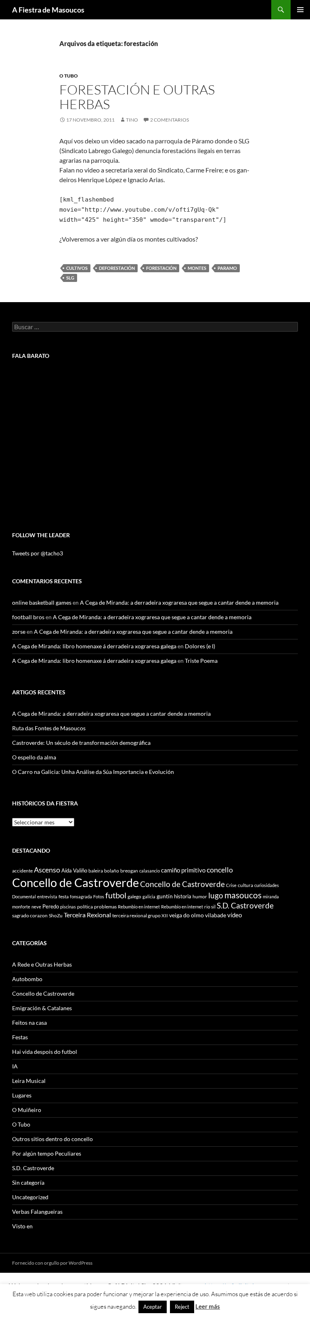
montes (197, 268)
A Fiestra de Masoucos (48, 9)
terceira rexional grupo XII (140, 915)
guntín (165, 896)
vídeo (234, 915)
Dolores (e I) (200, 646)
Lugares (21, 1095)
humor (200, 896)
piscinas (68, 906)
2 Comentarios (169, 120)
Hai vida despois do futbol (44, 1051)
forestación (161, 268)
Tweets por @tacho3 (37, 553)
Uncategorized (30, 1197)
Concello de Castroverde (75, 882)
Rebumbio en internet (139, 906)
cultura (245, 885)
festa (64, 896)
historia (182, 896)
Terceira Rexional (87, 915)
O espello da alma (34, 757)
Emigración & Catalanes (42, 1008)
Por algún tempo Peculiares (46, 1153)
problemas (105, 907)
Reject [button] (182, 1306)
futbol (115, 895)
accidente (22, 871)
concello (220, 870)
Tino (132, 120)
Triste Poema (201, 660)
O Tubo (68, 76)
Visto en (22, 1226)
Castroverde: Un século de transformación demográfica (81, 742)
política (85, 907)
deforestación (117, 268)
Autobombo (27, 978)
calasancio (149, 870)
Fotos (98, 896)
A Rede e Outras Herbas (42, 964)
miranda (271, 896)
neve (36, 906)
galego (134, 896)
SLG (70, 277)
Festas (20, 1037)
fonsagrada (81, 896)
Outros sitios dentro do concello (52, 1138)
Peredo (50, 906)
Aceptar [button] (152, 1306)
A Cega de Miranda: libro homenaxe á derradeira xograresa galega (94, 646)
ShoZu (56, 915)
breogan (129, 871)
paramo (227, 268)
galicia (148, 896)
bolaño (111, 871)
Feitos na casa (29, 1022)
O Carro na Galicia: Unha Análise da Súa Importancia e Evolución (93, 771)
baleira (95, 871)
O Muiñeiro (26, 1109)
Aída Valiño (74, 870)
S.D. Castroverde (245, 905)
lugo (215, 895)
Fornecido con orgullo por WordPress (52, 1263)
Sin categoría (28, 1182)
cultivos (77, 268)
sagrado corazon (30, 915)
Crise (231, 885)
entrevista (47, 896)
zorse (18, 631)
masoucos (243, 895)
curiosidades (266, 885)
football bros (28, 617)
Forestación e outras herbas (137, 96)
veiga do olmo (186, 915)
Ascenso (47, 869)
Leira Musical (29, 1080)
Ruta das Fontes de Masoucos (49, 728)
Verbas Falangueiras (37, 1211)
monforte (21, 906)
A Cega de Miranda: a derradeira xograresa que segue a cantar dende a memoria (179, 602)
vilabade (215, 915)
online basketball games (41, 602)
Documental (24, 896)
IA (15, 1066)
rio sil (210, 907)
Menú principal (300, 9)
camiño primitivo (183, 870)
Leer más (207, 1306)
